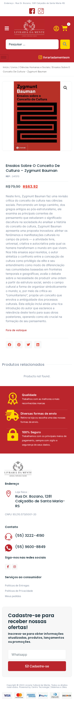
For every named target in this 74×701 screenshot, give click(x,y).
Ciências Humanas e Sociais (35, 67)
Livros (14, 67)
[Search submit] (65, 44)
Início (6, 67)
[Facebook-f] (8, 567)
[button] (6, 28)
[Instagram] (14, 567)
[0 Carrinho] (64, 28)
